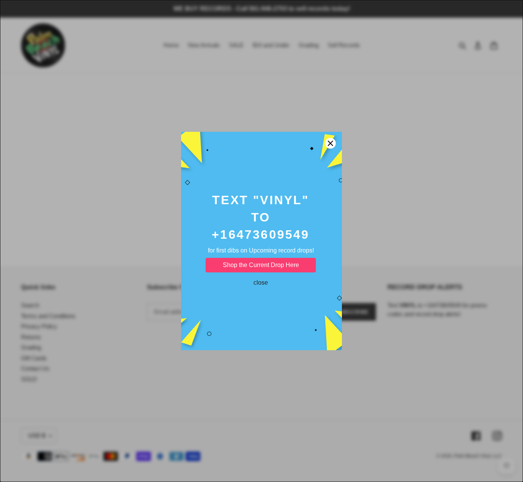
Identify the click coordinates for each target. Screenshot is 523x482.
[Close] (330, 143)
